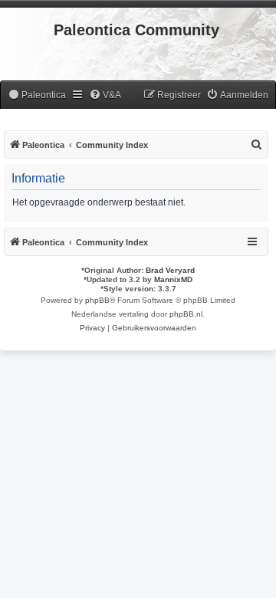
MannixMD (173, 279)
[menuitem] (37, 95)
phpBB (97, 300)
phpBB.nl (185, 314)
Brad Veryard (170, 270)
